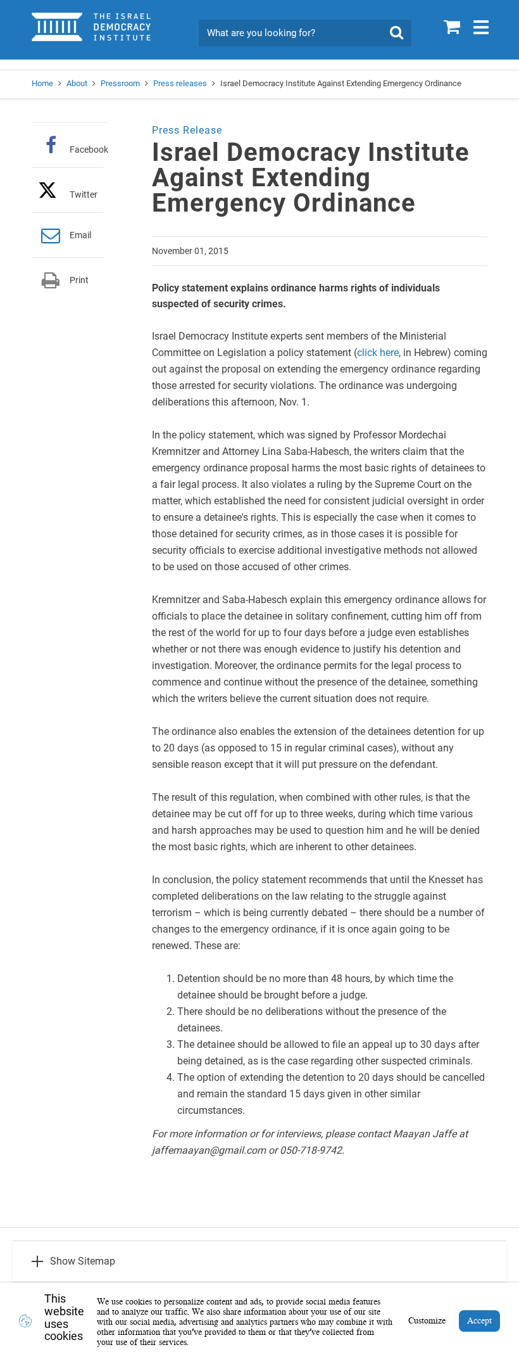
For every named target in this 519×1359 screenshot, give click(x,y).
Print (79, 280)
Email (80, 235)
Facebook (89, 149)
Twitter (83, 194)
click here (378, 353)
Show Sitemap (82, 1261)
